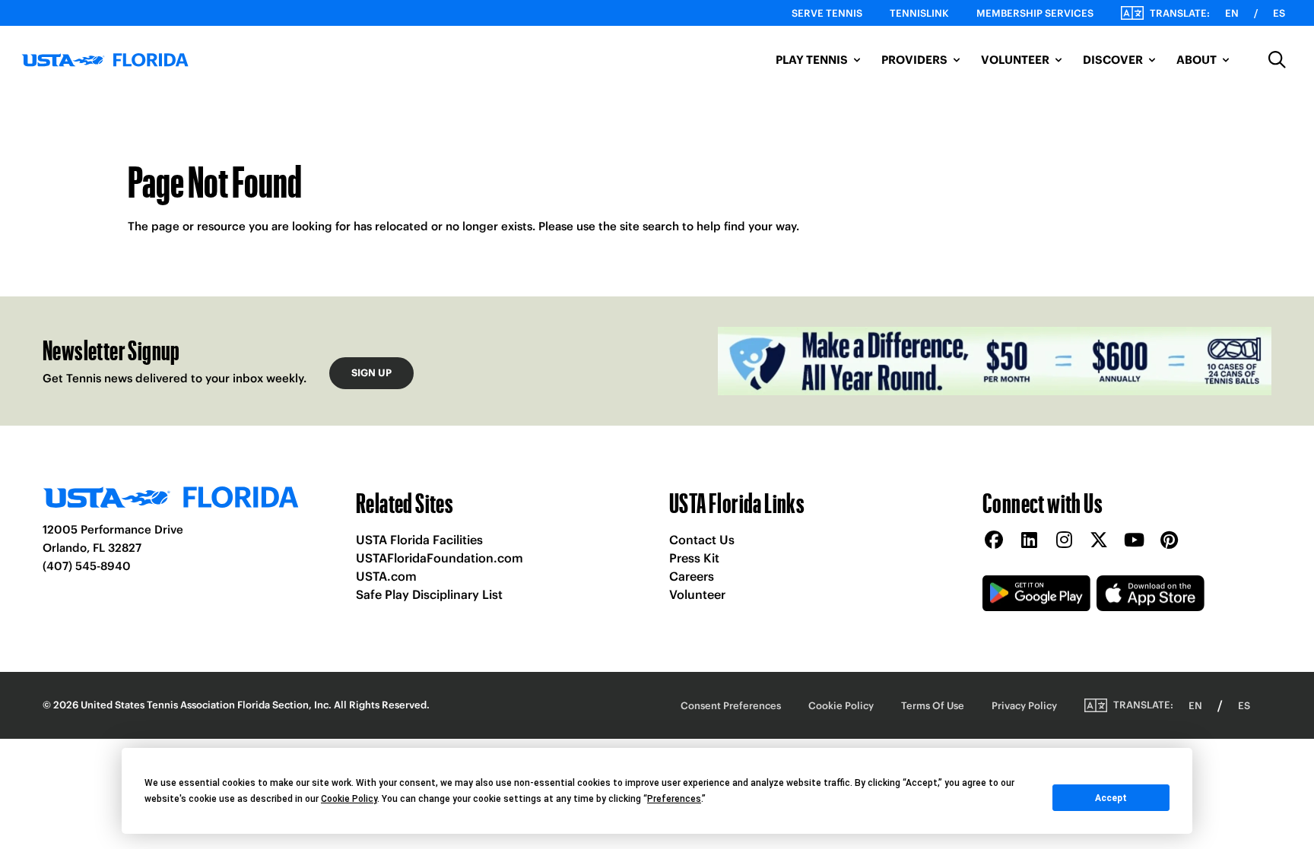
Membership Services (1034, 13)
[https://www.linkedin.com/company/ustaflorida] (1028, 541)
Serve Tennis (827, 13)
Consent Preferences (731, 706)
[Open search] (1277, 60)
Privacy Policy (1024, 706)
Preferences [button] (674, 799)
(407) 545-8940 (87, 566)
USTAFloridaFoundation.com (439, 557)
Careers (691, 576)
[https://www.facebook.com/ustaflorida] (993, 541)
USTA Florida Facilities (419, 539)
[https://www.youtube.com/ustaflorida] (1133, 541)
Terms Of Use (932, 706)
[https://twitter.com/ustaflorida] (1098, 541)
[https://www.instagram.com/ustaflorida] (1063, 541)
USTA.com (386, 576)
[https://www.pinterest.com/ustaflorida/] (1168, 541)
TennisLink (919, 13)
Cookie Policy (841, 706)
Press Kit (694, 557)
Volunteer (697, 594)
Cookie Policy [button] (349, 799)
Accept (1111, 798)
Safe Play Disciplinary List (429, 594)
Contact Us (702, 539)
